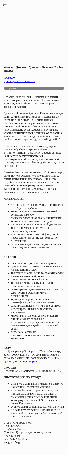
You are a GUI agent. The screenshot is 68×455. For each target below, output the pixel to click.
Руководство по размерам (19, 81)
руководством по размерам (20, 361)
